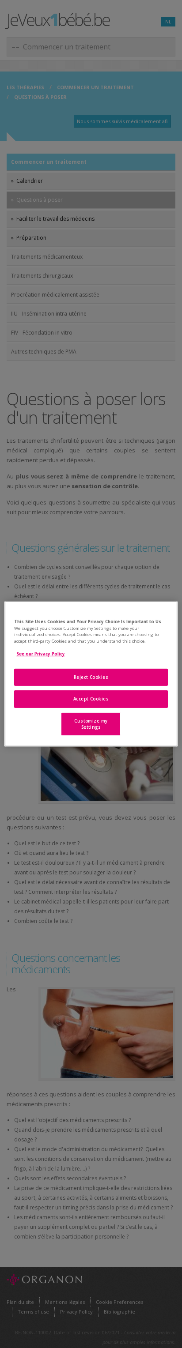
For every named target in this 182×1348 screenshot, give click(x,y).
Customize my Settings (91, 724)
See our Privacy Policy (40, 654)
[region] (90, 674)
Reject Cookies (91, 677)
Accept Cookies (91, 699)
